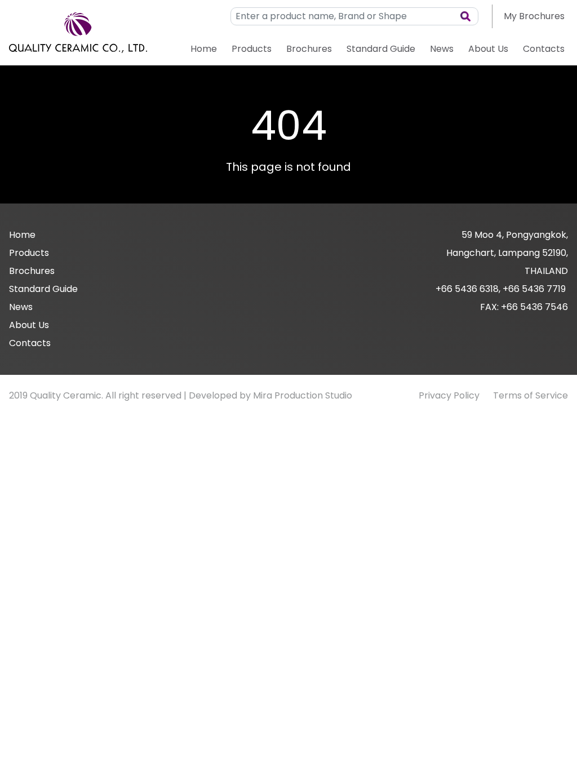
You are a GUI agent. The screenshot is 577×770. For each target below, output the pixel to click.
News (442, 48)
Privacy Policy (449, 395)
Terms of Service (530, 395)
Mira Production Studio (302, 395)
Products (252, 48)
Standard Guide (381, 48)
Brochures (309, 48)
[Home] (78, 33)
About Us (488, 48)
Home (203, 48)
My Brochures (534, 16)
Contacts (544, 48)
